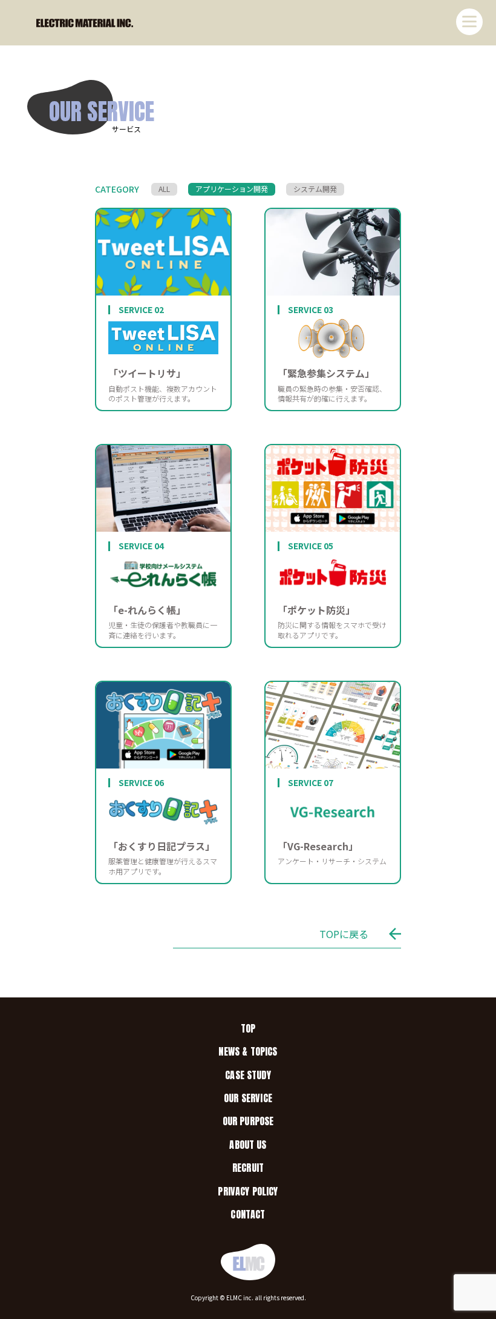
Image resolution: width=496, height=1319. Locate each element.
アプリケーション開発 (231, 188)
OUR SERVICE (248, 1098)
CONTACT (247, 1214)
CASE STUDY (248, 1075)
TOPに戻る (343, 934)
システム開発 (315, 188)
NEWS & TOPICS (247, 1051)
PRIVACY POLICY (248, 1191)
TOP (248, 1028)
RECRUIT (248, 1167)
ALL (164, 188)
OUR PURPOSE (248, 1121)
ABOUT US (247, 1144)
